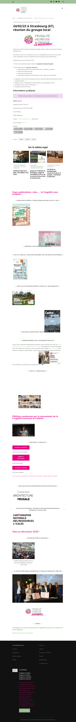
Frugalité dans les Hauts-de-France (23, 22)
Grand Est (28, 139)
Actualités (37, 22)
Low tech (23, 166)
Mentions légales (16, 656)
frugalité (21, 139)
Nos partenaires (43, 660)
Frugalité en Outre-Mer (53, 165)
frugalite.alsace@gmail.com (24, 119)
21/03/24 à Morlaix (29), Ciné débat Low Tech (20, 172)
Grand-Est (24, 122)
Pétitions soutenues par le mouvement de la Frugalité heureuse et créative (35, 417)
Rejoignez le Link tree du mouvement (22, 633)
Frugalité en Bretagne (19, 165)
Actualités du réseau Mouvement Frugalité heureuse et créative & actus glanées (37, 629)
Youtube (41, 656)
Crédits (14, 660)
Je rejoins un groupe (21, 468)
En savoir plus (24, 710)
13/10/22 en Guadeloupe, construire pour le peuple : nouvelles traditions (54, 173)
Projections (17, 167)
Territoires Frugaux (23, 346)
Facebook (41, 645)
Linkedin (41, 649)
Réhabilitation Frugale (35, 346)
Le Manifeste (15, 652)
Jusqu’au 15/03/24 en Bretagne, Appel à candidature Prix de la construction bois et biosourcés (37, 174)
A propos (14, 649)
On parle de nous (43, 663)
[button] (18, 129)
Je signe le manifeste (21, 447)
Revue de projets (53, 348)
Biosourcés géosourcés (37, 166)
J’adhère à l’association (21, 457)
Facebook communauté (45, 652)
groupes (34, 139)
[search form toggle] (63, 2)
